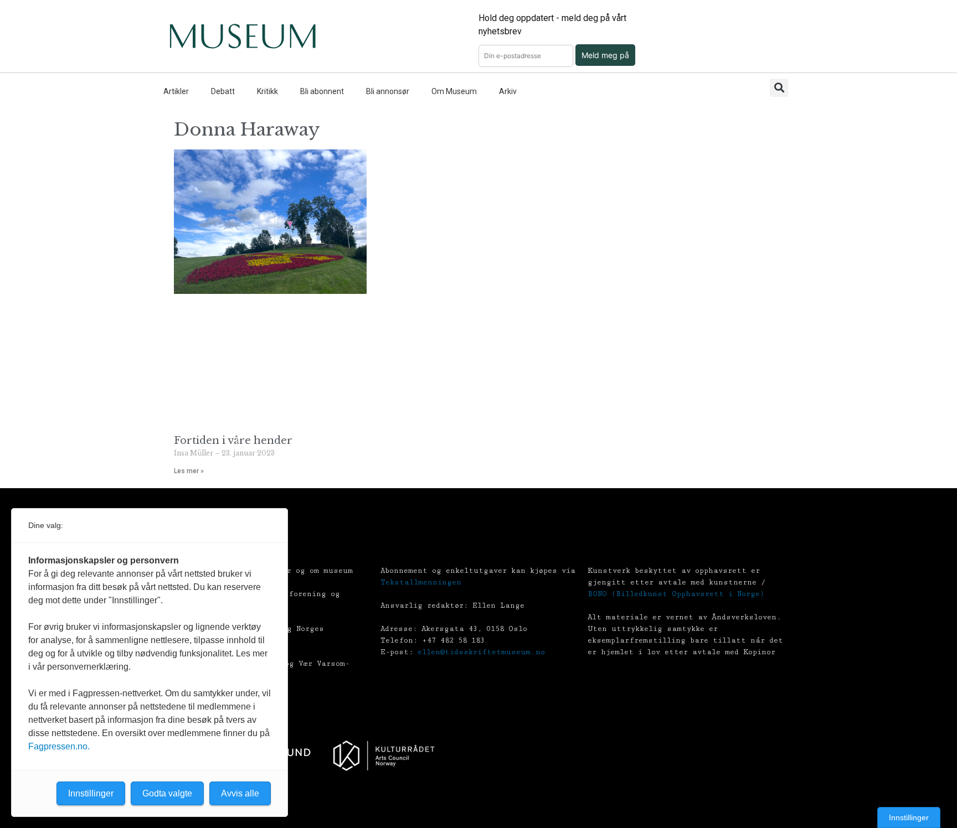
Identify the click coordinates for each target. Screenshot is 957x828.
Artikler (176, 91)
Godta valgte (167, 793)
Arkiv (508, 91)
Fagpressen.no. (59, 746)
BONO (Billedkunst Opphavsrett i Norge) (676, 593)
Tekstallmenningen (420, 582)
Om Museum (454, 91)
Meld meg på (605, 55)
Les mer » (189, 471)
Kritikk (267, 91)
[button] (779, 88)
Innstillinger (909, 817)
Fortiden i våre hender (233, 440)
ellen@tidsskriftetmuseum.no (481, 652)
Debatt (223, 91)
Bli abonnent (322, 91)
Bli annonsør (387, 91)
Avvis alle (240, 793)
